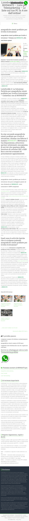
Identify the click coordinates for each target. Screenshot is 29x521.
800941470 (19, 38)
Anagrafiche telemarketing (7, 371)
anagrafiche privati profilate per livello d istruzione (18, 305)
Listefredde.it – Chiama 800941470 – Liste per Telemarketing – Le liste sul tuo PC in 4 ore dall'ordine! (14, 8)
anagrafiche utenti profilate (25, 53)
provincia (16, 196)
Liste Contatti (4, 373)
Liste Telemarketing (5, 375)
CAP (20, 196)
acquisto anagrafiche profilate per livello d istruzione (5, 319)
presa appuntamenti (22, 261)
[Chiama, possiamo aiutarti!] (26, 3)
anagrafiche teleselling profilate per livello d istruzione (6, 305)
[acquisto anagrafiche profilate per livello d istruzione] (6, 312)
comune (23, 196)
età (13, 196)
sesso (10, 196)
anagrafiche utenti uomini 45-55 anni (12, 343)
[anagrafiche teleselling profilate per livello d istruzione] (6, 298)
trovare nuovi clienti (14, 61)
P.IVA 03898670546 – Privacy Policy (14, 519)
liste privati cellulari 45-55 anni (20, 331)
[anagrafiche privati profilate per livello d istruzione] (19, 298)
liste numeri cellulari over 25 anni (9, 327)
